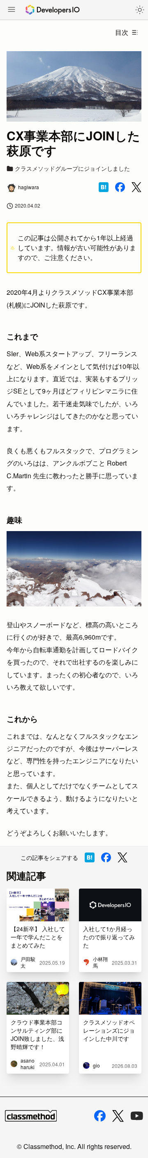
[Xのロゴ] (118, 1116)
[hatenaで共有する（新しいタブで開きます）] (104, 187)
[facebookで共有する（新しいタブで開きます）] (120, 187)
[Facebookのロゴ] (100, 1116)
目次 (121, 32)
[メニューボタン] (11, 10)
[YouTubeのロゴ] (136, 1116)
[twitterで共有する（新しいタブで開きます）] (136, 187)
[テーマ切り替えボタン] (140, 10)
